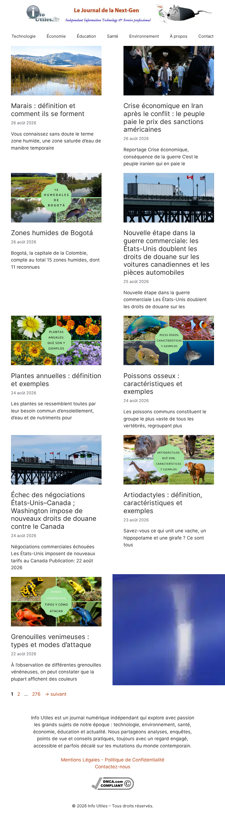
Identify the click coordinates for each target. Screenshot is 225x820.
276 (37, 694)
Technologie (24, 36)
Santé (112, 36)
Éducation (86, 36)
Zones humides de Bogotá (52, 233)
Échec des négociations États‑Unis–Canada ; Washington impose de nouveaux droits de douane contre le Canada (53, 510)
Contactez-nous (112, 766)
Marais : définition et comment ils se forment (48, 110)
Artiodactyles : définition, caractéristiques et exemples (162, 503)
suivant (55, 694)
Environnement (144, 36)
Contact (205, 36)
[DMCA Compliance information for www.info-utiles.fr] (112, 788)
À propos (178, 36)
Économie (56, 36)
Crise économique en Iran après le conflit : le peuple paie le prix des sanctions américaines (164, 117)
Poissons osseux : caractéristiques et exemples (152, 384)
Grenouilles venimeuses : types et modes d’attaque (51, 641)
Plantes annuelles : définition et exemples (56, 380)
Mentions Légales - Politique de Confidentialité (112, 760)
